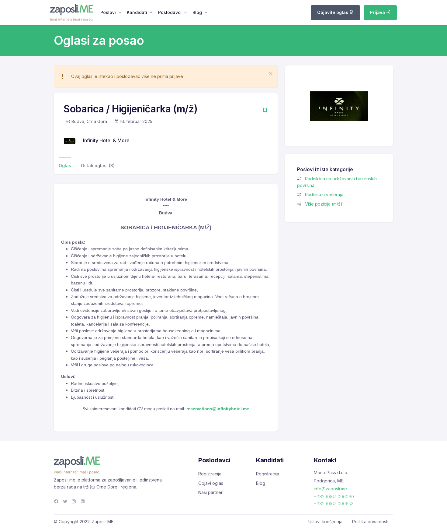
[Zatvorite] (270, 74)
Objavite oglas (333, 12)
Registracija (209, 473)
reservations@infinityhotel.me (217, 408)
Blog (197, 12)
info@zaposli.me (330, 488)
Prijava (378, 12)
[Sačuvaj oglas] (265, 110)
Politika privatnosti (370, 521)
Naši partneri (211, 492)
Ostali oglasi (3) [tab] (98, 165)
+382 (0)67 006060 (334, 496)
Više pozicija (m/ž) (323, 203)
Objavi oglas (210, 483)
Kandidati (137, 12)
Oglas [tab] (65, 165)
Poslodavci (170, 12)
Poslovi (108, 12)
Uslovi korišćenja (325, 521)
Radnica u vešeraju (324, 194)
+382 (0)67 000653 (334, 503)
